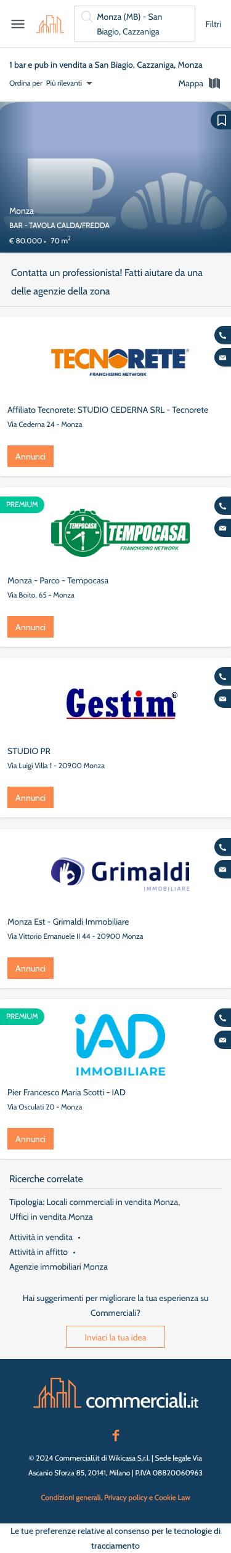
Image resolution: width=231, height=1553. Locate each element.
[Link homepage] (116, 1392)
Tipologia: (26, 1201)
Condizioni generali (70, 1497)
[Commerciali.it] (50, 24)
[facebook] (116, 1434)
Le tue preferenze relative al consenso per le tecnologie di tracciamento (115, 1538)
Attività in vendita (41, 1237)
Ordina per (26, 82)
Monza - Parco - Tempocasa (57, 580)
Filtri (213, 24)
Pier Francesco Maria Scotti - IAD (66, 1092)
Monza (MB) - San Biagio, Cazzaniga (129, 24)
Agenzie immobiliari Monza (58, 1266)
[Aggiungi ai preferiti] (221, 120)
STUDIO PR (29, 750)
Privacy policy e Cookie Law (147, 1497)
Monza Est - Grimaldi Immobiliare (68, 921)
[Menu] (17, 24)
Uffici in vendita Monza (51, 1216)
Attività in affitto (38, 1251)
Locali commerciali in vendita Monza (113, 1201)
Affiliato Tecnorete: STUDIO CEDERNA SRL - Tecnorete (107, 409)
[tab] (200, 83)
